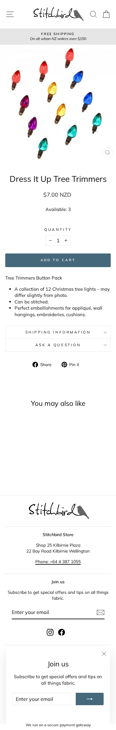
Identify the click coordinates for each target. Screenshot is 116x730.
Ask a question (58, 345)
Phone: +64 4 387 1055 (58, 561)
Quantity (57, 229)
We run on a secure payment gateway (58, 725)
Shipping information (58, 332)
